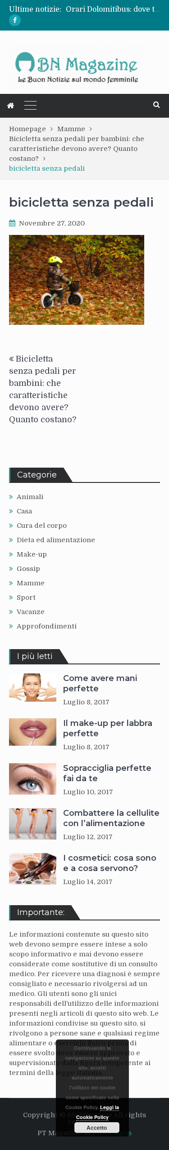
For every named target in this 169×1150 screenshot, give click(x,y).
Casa (24, 511)
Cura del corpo (42, 526)
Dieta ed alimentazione (56, 540)
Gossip (28, 569)
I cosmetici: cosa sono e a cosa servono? (109, 863)
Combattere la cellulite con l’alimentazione (111, 818)
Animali (30, 497)
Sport (26, 597)
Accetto (97, 1127)
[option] (113, 9)
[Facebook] (15, 20)
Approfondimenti (47, 626)
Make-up (32, 554)
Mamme (31, 583)
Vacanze (31, 612)
